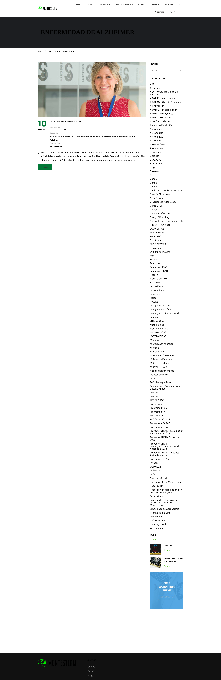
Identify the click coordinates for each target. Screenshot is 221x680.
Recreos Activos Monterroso (165, 482)
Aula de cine (156, 148)
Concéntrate (157, 198)
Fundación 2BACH (159, 271)
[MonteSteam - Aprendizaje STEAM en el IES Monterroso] (47, 8)
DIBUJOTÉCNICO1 (160, 225)
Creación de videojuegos (163, 202)
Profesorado (156, 404)
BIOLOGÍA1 (156, 159)
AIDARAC (141, 4)
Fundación (155, 263)
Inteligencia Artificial (161, 305)
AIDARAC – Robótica (161, 117)
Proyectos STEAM (127, 136)
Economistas (157, 232)
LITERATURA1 (157, 321)
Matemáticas (157, 324)
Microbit (154, 347)
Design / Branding (159, 217)
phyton (154, 392)
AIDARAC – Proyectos (161, 113)
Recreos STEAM (123, 4)
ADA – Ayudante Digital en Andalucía (164, 93)
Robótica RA (156, 486)
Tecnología (156, 516)
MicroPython (157, 351)
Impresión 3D (157, 286)
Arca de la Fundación (161, 125)
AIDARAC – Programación (163, 109)
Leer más (45, 167)
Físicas (153, 259)
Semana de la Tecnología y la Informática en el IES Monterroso (165, 502)
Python (154, 463)
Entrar (160, 12)
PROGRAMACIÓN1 (160, 415)
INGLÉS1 (154, 301)
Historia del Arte (158, 278)
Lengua (154, 317)
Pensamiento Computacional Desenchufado (165, 387)
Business (154, 171)
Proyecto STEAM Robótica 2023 (164, 438)
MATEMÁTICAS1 (158, 332)
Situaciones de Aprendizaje (164, 509)
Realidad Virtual (158, 478)
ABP (152, 84)
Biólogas (154, 156)
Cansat (154, 179)
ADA (90, 4)
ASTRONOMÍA (157, 144)
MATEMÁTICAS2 (159, 336)
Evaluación (156, 248)
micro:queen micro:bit (162, 344)
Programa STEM (159, 408)
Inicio (40, 51)
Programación (157, 411)
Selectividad (156, 496)
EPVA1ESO (155, 236)
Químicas (54, 140)
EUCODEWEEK (158, 244)
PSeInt (153, 535)
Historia (154, 274)
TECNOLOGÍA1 (158, 520)
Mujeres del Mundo (160, 363)
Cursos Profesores (160, 213)
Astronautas (156, 129)
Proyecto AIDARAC (160, 423)
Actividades (156, 88)
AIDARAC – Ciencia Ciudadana (166, 102)
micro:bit (168, 545)
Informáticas (157, 290)
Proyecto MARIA (159, 427)
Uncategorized (158, 524)
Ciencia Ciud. (104, 4)
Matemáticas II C (159, 328)
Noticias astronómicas (162, 370)
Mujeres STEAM (57, 136)
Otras (153, 378)
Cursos (78, 4)
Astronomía (156, 140)
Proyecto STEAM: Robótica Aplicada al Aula (164, 454)
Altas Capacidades (160, 121)
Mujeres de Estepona (161, 359)
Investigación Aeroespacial (164, 313)
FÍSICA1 (154, 255)
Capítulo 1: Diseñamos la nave (166, 190)
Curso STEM (156, 205)
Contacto (168, 4)
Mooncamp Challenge (162, 355)
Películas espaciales (160, 382)
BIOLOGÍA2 (156, 163)
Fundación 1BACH (159, 267)
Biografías (155, 152)
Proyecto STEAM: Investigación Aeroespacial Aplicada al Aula (91, 136)
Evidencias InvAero (160, 251)
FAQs (90, 675)
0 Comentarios (56, 146)
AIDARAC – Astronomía (162, 98)
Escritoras (155, 240)
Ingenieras (155, 294)
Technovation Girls (160, 512)
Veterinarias (156, 528)
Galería (91, 671)
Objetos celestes (159, 374)
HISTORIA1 (155, 282)
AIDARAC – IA (157, 106)
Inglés (153, 298)
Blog (152, 167)
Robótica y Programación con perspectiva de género (166, 491)
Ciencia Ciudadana (160, 194)
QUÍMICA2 (155, 470)
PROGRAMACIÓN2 (160, 419)
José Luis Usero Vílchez (60, 130)
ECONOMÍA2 (157, 228)
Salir (172, 12)
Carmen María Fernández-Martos (67, 121)
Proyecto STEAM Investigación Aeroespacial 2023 (166, 432)
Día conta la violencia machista (166, 221)
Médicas (154, 340)
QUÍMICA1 (155, 466)
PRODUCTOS (157, 400)
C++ (152, 175)
